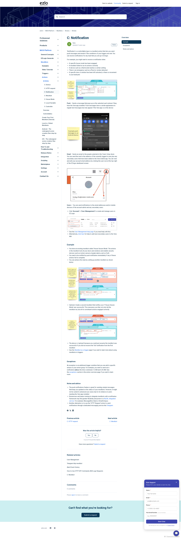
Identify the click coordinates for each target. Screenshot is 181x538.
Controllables (47, 114)
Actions (67, 31)
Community (117, 3)
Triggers (45, 73)
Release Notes (46, 153)
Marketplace (45, 164)
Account (44, 172)
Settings (44, 168)
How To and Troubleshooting (47, 148)
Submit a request (127, 3)
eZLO (41, 31)
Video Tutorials (47, 70)
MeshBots (60, 31)
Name (148, 490)
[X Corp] (70, 411)
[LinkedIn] (73, 411)
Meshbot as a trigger (81, 350)
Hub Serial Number (156, 512)
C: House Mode (49, 99)
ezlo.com (44, 528)
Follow (114, 45)
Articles (74, 31)
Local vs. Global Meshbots (47, 124)
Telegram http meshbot (74, 463)
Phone (148, 505)
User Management (73, 460)
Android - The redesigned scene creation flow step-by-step (49, 132)
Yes (89, 435)
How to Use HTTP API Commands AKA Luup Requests (85, 471)
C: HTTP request (72, 421)
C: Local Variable (50, 103)
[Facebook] (67, 411)
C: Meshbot (113, 421)
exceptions (73, 372)
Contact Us (44, 176)
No (95, 435)
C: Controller (48, 106)
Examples (45, 66)
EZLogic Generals (47, 58)
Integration (45, 157)
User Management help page (84, 232)
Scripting (44, 160)
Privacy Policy (171, 525)
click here (81, 234)
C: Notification (49, 92)
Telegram (110, 405)
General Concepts (47, 54)
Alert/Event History (73, 467)
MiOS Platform (49, 31)
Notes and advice (128, 49)
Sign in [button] (138, 3)
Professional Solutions (45, 39)
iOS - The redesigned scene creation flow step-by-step (49, 141)
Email (148, 497)
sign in (73, 495)
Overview (46, 110)
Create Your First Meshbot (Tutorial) (48, 118)
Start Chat (161, 521)
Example (125, 42)
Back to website (107, 3)
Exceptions (126, 45)
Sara (74, 43)
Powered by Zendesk (173, 536)
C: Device (47, 85)
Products (43, 45)
